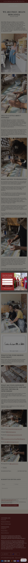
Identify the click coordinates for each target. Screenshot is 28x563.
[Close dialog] (26, 274)
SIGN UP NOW (7, 286)
